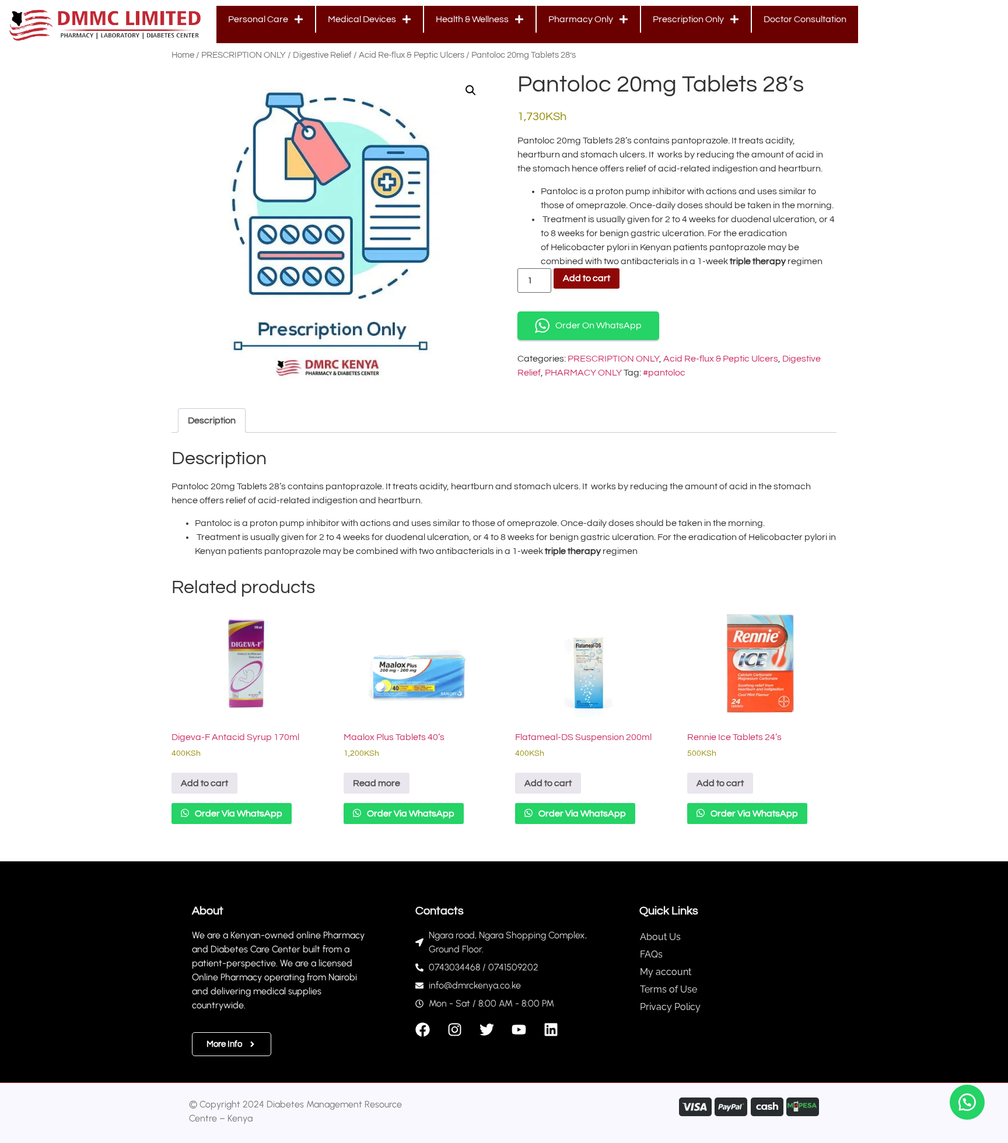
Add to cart (586, 278)
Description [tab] (212, 420)
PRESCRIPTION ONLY (243, 55)
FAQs (651, 954)
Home (183, 55)
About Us (660, 936)
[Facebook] (422, 1029)
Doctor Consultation (805, 19)
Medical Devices (362, 19)
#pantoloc (664, 372)
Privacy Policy (670, 1006)
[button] (470, 90)
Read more (376, 783)
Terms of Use (668, 989)
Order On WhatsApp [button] (598, 325)
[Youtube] (519, 1029)
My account (665, 971)
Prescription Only (688, 19)
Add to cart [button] (204, 783)
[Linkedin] (551, 1029)
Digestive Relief (322, 55)
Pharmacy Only (580, 19)
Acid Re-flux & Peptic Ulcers (411, 55)
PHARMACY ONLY (583, 372)
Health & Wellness (472, 19)
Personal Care (258, 19)
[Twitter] (487, 1029)
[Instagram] (454, 1029)
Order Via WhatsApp (237, 813)
